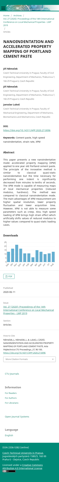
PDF (10, 276)
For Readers (11, 393)
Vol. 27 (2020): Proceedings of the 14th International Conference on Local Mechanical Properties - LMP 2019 (28, 22)
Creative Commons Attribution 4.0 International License (22, 466)
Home (6, 15)
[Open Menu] (3, 8)
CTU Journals (12, 373)
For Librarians (11, 402)
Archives (17, 15)
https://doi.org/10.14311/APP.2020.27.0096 (26, 130)
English (9, 435)
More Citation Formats (17, 359)
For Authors (11, 397)
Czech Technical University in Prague (22, 452)
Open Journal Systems (17, 416)
